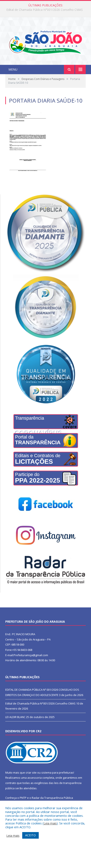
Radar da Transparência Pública (52, 798)
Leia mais (50, 823)
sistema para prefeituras (57, 772)
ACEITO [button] (30, 835)
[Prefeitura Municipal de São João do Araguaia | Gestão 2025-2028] (45, 41)
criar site (31, 772)
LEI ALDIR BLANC (15, 717)
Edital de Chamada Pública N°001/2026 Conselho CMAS (44, 10)
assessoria (34, 778)
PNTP (23, 798)
